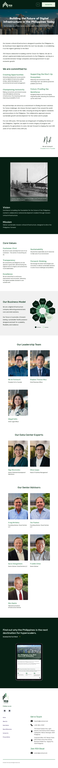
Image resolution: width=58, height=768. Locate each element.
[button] (38, 4)
